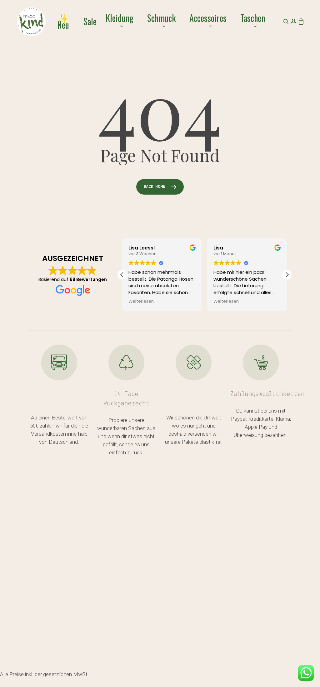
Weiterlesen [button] (141, 301)
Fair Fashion (190, 535)
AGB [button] (210, 673)
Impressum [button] (183, 681)
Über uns (42, 596)
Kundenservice (51, 535)
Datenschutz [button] (245, 673)
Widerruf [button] (179, 673)
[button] (287, 274)
